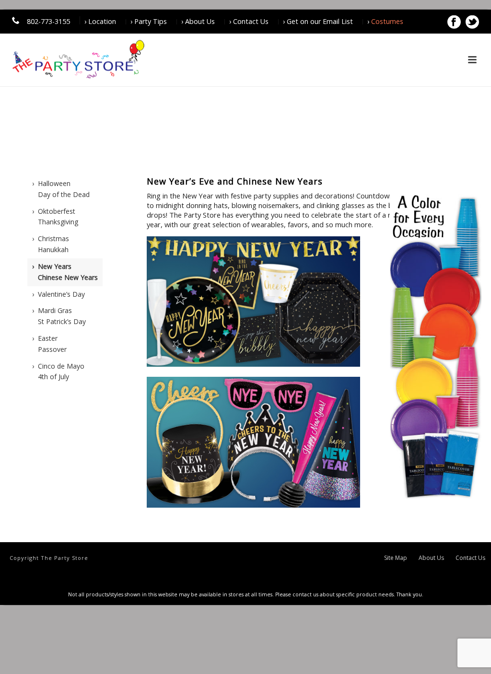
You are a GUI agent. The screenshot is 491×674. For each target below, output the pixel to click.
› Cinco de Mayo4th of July (58, 371)
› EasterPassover (49, 344)
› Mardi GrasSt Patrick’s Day (59, 316)
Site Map (395, 558)
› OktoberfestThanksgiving (55, 217)
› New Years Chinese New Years (65, 272)
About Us (431, 558)
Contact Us (470, 558)
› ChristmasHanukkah (50, 244)
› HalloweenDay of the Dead (61, 189)
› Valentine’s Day (58, 294)
